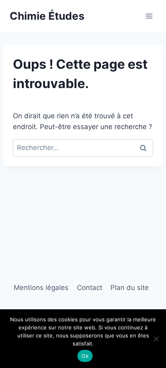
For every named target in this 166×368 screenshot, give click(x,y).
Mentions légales (41, 288)
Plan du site (129, 288)
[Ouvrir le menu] (148, 16)
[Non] (156, 339)
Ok (85, 356)
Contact (89, 288)
